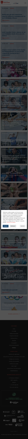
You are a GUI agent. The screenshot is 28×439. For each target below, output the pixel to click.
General (12, 8)
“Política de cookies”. (11, 222)
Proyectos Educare (14, 335)
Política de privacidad (14, 361)
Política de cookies (14, 363)
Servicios (14, 340)
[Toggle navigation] (25, 3)
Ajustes (22, 226)
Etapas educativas (14, 333)
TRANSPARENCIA (14, 370)
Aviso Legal (14, 366)
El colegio (14, 331)
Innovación (14, 343)
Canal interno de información (14, 368)
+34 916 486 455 (14, 384)
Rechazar (13, 226)
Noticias (14, 347)
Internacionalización (14, 345)
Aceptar (5, 226)
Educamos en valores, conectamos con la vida (14, 356)
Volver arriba (13, 431)
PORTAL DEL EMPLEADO (14, 354)
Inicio (14, 328)
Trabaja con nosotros (14, 359)
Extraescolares (14, 338)
